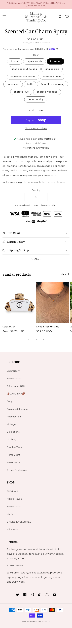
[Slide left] (28, 339)
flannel (15, 61)
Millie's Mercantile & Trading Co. (38, 621)
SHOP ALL (12, 491)
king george (52, 69)
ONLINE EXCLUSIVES (19, 522)
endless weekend (47, 92)
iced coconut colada (24, 69)
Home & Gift (13, 455)
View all (65, 274)
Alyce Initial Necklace (47, 326)
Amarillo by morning (52, 84)
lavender (55, 61)
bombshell (13, 84)
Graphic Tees (14, 447)
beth (30, 84)
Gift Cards (12, 529)
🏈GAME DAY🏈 (16, 394)
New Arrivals (14, 378)
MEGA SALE (13, 462)
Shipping (26, 43)
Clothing (11, 439)
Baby (9, 401)
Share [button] (37, 259)
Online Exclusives (17, 470)
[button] (4, 17)
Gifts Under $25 (16, 386)
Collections (13, 432)
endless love (21, 92)
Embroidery (13, 371)
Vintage (11, 424)
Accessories (14, 417)
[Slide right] (43, 339)
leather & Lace (52, 76)
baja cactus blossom (23, 76)
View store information (36, 148)
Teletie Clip (9, 326)
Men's (10, 514)
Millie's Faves (14, 499)
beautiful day (36, 99)
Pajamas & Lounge (17, 409)
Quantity (36, 190)
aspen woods (34, 61)
